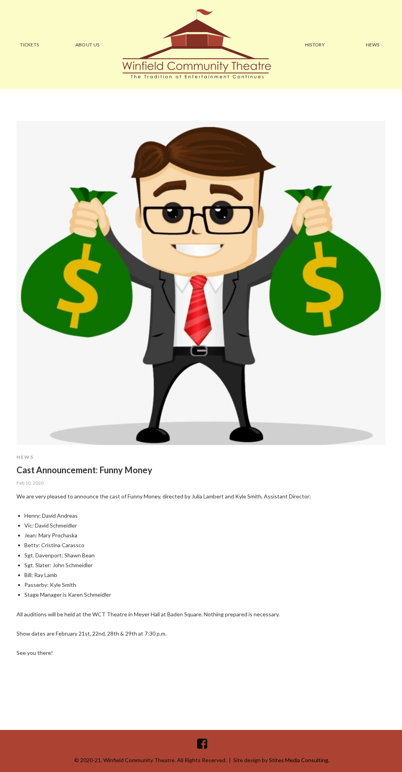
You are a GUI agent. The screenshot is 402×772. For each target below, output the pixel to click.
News (25, 457)
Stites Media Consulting (298, 760)
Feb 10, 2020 (30, 483)
